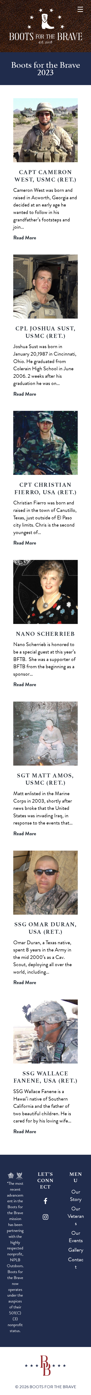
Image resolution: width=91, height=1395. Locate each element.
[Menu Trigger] (80, 9)
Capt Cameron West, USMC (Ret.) (45, 176)
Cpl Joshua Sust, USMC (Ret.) (45, 332)
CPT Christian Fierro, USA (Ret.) (45, 488)
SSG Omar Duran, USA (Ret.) (45, 928)
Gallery (75, 1250)
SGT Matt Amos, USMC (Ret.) (45, 779)
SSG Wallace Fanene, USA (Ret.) (45, 1077)
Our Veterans (76, 1216)
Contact (75, 1263)
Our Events (76, 1236)
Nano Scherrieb (45, 633)
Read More (24, 238)
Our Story (76, 1195)
